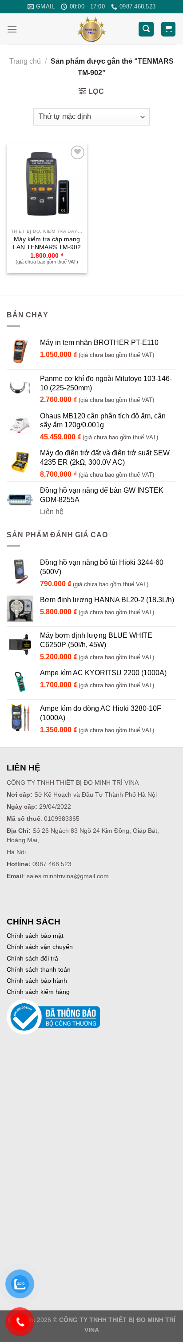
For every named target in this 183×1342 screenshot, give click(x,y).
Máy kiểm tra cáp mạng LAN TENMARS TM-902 (47, 243)
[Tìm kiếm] (146, 29)
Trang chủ (25, 61)
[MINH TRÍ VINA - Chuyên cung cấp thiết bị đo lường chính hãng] (91, 29)
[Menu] (12, 29)
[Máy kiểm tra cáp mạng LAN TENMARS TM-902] (47, 183)
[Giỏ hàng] (168, 29)
